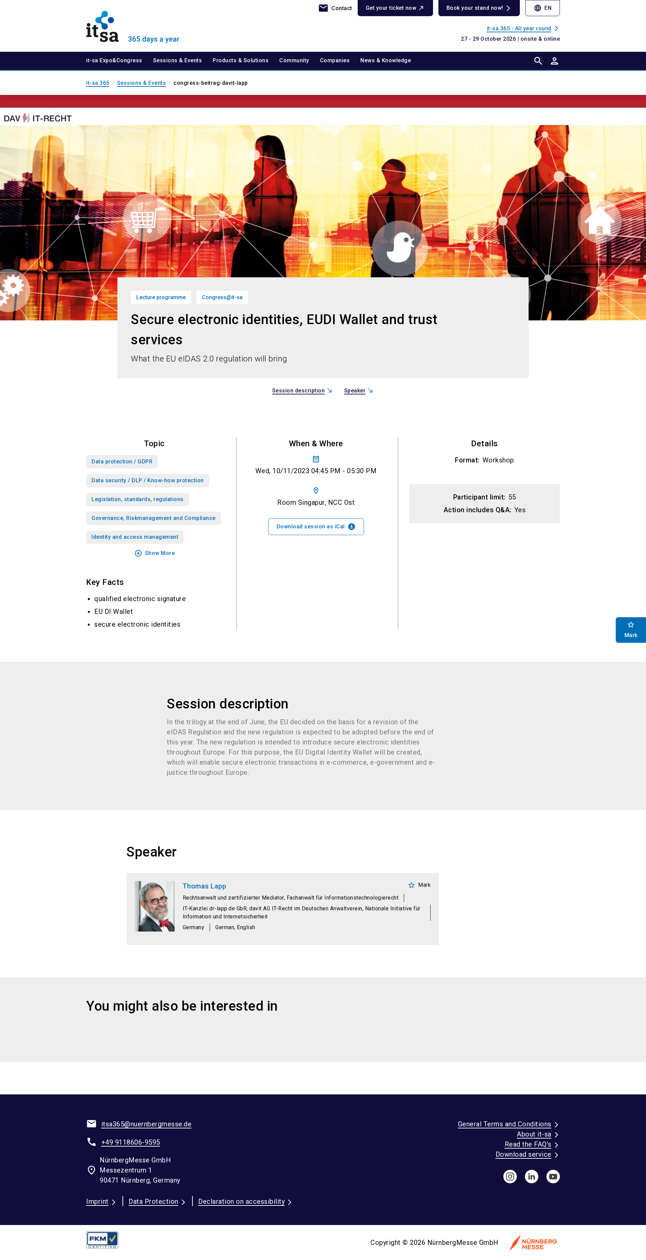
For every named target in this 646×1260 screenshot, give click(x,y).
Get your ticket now (391, 8)
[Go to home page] (141, 25)
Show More (154, 553)
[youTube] (553, 1176)
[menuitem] (119, 61)
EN (542, 8)
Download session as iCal (316, 527)
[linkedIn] (531, 1176)
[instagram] (510, 1176)
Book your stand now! (474, 8)
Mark (419, 885)
